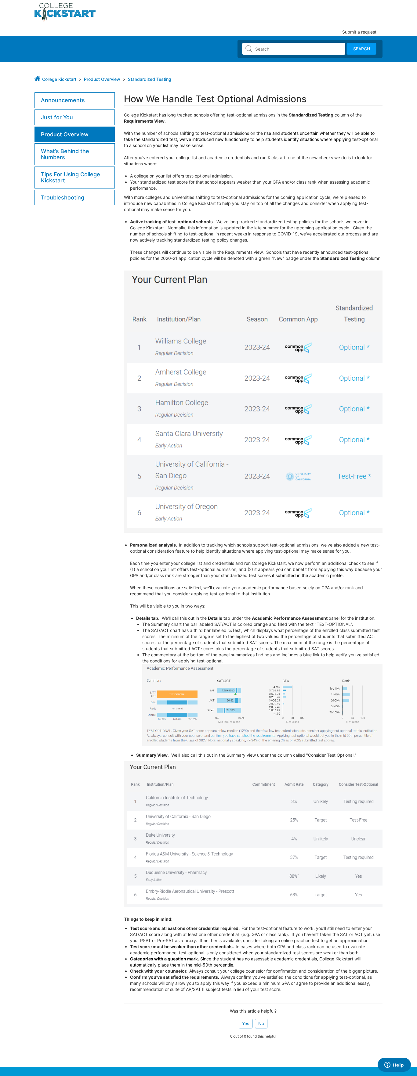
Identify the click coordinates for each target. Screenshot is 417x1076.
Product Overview (102, 79)
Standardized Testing (149, 79)
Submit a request (359, 31)
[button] (245, 1023)
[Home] (65, 12)
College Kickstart (59, 79)
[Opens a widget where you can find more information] (394, 1065)
